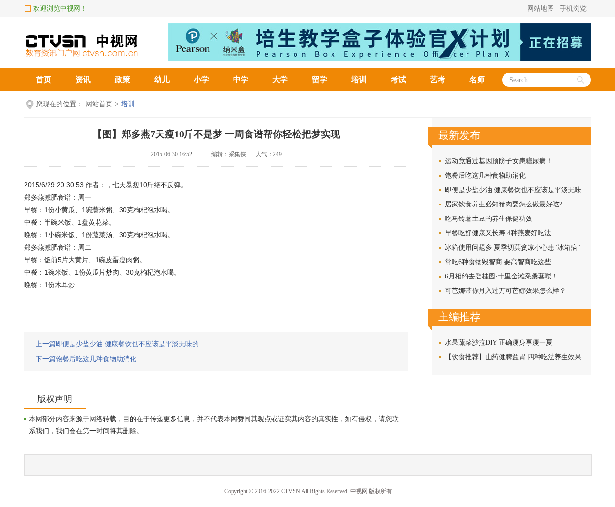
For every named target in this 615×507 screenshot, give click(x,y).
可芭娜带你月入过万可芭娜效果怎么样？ (505, 290)
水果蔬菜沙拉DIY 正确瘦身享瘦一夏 (499, 342)
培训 (359, 79)
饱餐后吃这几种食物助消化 (485, 175)
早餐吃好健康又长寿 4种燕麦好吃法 (498, 233)
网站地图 (540, 8)
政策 (122, 79)
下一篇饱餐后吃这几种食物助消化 (86, 358)
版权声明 (54, 399)
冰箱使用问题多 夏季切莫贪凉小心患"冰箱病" (512, 247)
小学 (201, 79)
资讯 (83, 79)
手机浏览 (573, 8)
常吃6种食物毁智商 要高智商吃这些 (498, 262)
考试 (398, 79)
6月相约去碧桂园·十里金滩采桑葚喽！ (501, 276)
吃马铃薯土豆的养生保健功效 (488, 218)
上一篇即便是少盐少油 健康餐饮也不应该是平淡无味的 (117, 344)
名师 (477, 79)
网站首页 (99, 104)
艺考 (437, 79)
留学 (319, 79)
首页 (43, 79)
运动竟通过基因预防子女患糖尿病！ (499, 161)
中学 (240, 79)
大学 (280, 79)
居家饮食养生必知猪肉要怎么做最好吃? (503, 204)
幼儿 (162, 79)
